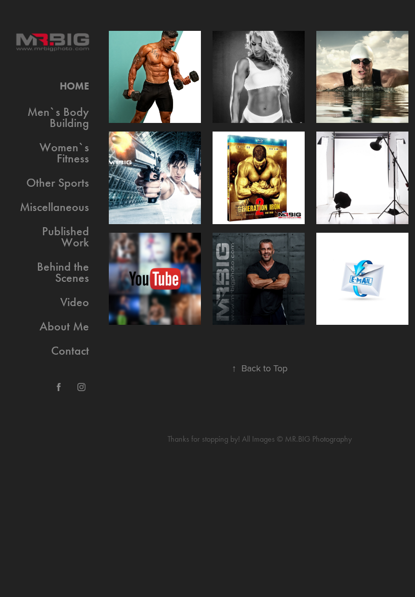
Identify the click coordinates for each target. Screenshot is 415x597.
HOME (74, 86)
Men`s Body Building (58, 117)
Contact (70, 351)
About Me (64, 326)
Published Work (65, 236)
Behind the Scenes (63, 272)
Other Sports (57, 183)
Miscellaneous (54, 207)
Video (74, 302)
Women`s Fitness (64, 152)
